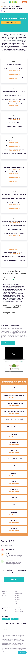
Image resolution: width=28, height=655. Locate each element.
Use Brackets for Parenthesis (14, 229)
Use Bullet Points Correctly (14, 207)
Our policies (23, 623)
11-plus (16, 603)
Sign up (24, 2)
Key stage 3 (17, 599)
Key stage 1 (17, 595)
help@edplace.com (19, 611)
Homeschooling (5, 610)
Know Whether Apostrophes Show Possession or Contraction (14, 99)
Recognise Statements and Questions (14, 103)
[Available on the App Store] (6, 619)
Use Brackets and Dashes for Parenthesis (14, 180)
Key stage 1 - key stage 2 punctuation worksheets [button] (12, 306)
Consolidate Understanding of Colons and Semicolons (14, 256)
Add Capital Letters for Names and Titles (14, 68)
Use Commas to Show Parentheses (14, 171)
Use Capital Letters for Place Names (14, 73)
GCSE (16, 601)
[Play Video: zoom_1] (14, 366)
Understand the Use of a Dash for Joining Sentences (14, 198)
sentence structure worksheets (18, 40)
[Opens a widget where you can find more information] (22, 652)
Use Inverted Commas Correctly (14, 126)
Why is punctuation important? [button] (10, 278)
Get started (8, 343)
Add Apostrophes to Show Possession (14, 140)
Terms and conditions (14, 623)
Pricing (3, 593)
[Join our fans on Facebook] (24, 626)
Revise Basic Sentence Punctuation (14, 95)
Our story (4, 595)
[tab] (14, 279)
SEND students (5, 612)
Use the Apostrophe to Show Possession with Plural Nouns (14, 145)
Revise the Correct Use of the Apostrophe (14, 252)
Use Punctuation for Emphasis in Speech (14, 149)
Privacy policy (5, 623)
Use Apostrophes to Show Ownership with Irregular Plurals (14, 153)
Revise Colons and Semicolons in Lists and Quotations (14, 221)
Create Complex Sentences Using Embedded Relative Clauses (14, 176)
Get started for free (11, 22)
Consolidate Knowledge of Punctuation (14, 233)
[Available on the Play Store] (15, 619)
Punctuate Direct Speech (14, 118)
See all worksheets (14, 390)
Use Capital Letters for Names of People (14, 77)
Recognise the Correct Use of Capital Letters (14, 91)
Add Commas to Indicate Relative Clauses (14, 167)
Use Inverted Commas (14, 122)
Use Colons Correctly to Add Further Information (14, 194)
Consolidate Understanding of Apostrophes (14, 260)
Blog (16, 591)
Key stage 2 (17, 597)
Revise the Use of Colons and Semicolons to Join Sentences (14, 225)
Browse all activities (19, 593)
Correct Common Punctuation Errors (14, 248)
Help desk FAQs (18, 609)
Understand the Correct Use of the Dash (14, 202)
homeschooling (12, 298)
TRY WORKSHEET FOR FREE (14, 66)
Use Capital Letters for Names (14, 64)
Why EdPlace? (4, 591)
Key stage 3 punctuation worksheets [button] (12, 313)
